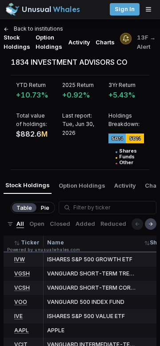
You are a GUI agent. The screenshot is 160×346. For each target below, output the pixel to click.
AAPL (21, 330)
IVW (19, 259)
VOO (20, 302)
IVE (18, 316)
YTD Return (31, 85)
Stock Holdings (17, 42)
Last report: (77, 115)
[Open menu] (150, 9)
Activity (79, 42)
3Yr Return (122, 85)
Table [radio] (24, 207)
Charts (105, 42)
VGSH (22, 273)
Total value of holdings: (31, 119)
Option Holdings (49, 42)
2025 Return (78, 85)
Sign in (125, 9)
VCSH (22, 287)
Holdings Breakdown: (124, 119)
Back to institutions (37, 28)
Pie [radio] (45, 207)
